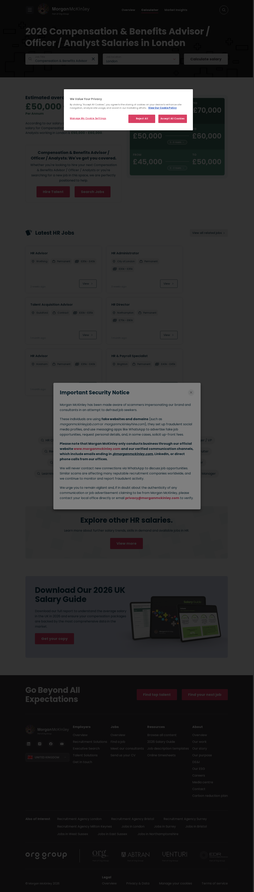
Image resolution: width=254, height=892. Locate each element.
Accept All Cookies (173, 118)
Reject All (142, 118)
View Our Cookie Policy (162, 107)
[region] (128, 110)
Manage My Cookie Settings (88, 118)
